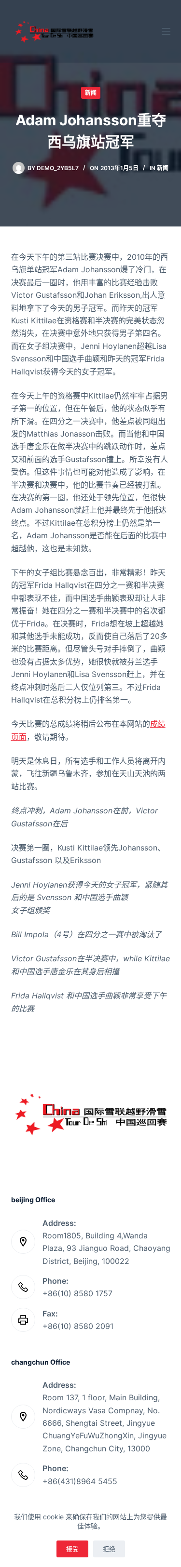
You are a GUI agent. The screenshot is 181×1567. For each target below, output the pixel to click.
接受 (72, 1549)
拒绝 (109, 1549)
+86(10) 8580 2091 (77, 1326)
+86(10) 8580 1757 (77, 1293)
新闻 (91, 92)
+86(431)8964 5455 (79, 1481)
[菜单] (166, 31)
